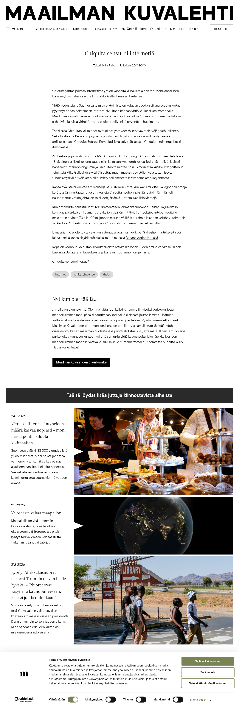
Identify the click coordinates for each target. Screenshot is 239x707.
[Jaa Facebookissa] (125, 82)
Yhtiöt (106, 274)
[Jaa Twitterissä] (101, 82)
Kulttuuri (81, 29)
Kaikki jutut (188, 29)
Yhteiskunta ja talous (52, 29)
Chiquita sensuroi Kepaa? (70, 261)
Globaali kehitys (104, 29)
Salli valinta (207, 672)
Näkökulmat (166, 29)
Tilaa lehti (221, 29)
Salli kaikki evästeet (208, 661)
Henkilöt (147, 29)
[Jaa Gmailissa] (113, 82)
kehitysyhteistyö (84, 274)
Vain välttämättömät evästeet (207, 683)
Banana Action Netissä (142, 238)
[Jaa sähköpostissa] (137, 82)
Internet (60, 274)
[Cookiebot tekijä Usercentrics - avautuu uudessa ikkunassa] (24, 700)
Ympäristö (129, 29)
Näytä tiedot (198, 699)
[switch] (110, 700)
